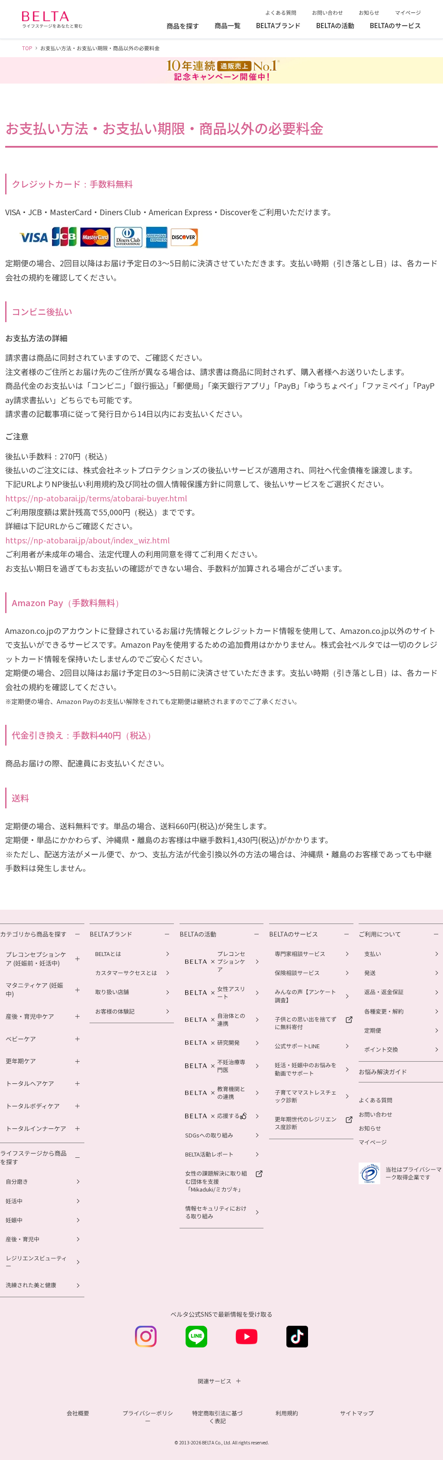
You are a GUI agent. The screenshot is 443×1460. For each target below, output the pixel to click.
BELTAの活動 (198, 934)
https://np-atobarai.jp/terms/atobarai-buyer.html (96, 498)
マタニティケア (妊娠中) (34, 989)
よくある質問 (280, 12)
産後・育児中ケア (30, 1016)
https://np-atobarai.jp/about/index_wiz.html (87, 540)
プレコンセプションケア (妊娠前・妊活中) (36, 958)
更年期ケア (21, 1061)
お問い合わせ (327, 12)
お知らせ (369, 12)
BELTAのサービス (293, 934)
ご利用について (380, 934)
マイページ (408, 12)
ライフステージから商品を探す (33, 1157)
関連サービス (214, 1381)
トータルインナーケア (36, 1128)
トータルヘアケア (30, 1083)
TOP (27, 48)
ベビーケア (21, 1039)
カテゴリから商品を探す (33, 934)
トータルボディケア (33, 1106)
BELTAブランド (111, 934)
